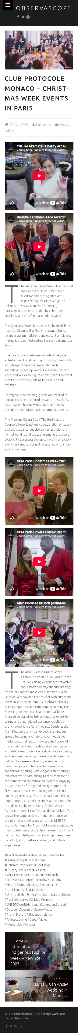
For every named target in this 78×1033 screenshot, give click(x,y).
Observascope (44, 8)
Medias (64, 124)
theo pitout (43, 124)
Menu (8, 5)
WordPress (58, 1013)
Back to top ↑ (23, 1018)
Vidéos (9, 130)
